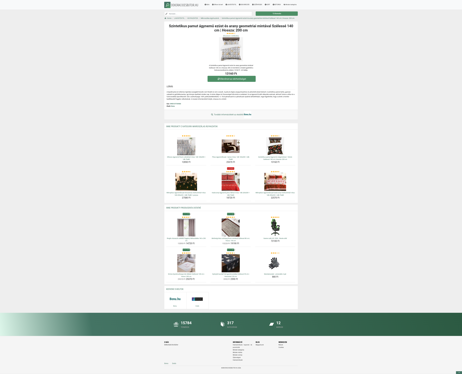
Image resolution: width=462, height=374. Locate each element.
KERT (268, 4)
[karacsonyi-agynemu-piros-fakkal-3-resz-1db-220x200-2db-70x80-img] (231, 182)
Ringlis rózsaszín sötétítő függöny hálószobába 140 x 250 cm (186, 239)
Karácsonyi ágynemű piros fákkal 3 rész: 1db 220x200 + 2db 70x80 (231, 194)
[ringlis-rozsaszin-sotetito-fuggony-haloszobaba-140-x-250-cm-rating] (186, 217)
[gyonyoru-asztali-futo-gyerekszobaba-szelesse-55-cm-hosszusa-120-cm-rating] (231, 253)
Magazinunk (260, 345)
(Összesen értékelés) (231, 36)
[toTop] (459, 372)
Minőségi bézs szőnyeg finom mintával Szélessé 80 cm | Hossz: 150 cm (231, 239)
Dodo (174, 363)
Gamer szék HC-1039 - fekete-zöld (275, 238)
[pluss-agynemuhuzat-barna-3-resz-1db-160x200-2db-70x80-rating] (231, 136)
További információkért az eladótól (228, 114)
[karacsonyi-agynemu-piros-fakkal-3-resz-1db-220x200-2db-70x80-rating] (231, 172)
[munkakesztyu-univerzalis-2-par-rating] (275, 253)
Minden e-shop (237, 355)
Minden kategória (291, 4)
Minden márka (237, 352)
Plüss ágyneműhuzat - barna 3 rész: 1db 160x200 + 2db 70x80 (230, 158)
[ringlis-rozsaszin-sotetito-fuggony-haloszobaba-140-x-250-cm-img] (186, 228)
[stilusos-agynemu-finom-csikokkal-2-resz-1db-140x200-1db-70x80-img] (186, 146)
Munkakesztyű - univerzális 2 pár (275, 274)
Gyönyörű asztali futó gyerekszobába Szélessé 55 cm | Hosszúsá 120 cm (230, 275)
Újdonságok (237, 357)
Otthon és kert (218, 4)
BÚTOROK (277, 4)
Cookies (281, 347)
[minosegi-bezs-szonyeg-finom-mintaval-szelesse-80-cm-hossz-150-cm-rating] (231, 217)
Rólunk (281, 345)
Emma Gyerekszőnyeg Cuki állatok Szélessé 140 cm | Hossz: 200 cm (186, 275)
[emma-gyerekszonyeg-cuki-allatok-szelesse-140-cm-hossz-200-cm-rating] (186, 253)
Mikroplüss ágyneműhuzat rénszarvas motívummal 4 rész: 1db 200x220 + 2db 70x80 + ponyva (186, 194)
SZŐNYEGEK (258, 4)
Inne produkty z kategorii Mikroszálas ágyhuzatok (192, 126)
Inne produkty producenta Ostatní (183, 207)
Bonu (173, 106)
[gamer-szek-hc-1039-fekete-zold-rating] (275, 217)
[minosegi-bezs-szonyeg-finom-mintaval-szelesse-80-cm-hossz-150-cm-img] (231, 228)
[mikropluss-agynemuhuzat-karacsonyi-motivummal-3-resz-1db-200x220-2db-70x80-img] (275, 182)
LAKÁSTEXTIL (231, 4)
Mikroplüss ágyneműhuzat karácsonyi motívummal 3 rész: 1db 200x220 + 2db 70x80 (275, 194)
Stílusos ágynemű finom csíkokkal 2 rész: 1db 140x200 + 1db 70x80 (186, 158)
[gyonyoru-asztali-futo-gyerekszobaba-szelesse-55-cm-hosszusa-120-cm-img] (231, 263)
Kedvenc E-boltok (174, 289)
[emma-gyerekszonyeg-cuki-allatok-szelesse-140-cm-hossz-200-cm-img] (186, 263)
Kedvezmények (238, 360)
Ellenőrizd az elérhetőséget (233, 79)
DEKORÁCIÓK (245, 4)
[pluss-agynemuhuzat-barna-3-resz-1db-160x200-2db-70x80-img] (231, 146)
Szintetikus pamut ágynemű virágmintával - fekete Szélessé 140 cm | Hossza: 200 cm (275, 158)
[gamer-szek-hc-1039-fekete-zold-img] (275, 228)
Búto (207, 4)
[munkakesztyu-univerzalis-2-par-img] (275, 263)
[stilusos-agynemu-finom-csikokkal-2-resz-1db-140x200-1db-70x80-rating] (186, 136)
